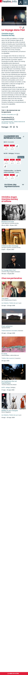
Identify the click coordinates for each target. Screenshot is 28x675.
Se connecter (20, 2)
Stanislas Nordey (8, 35)
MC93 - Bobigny (9, 153)
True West (5, 299)
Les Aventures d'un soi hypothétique (9, 382)
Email (11, 127)
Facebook (14, 127)
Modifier (23, 27)
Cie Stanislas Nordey (7, 121)
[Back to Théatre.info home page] (8, 1)
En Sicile (4, 354)
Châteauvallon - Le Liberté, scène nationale (12, 171)
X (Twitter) (17, 127)
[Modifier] (17, 146)
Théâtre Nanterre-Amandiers (9, 330)
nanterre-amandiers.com (9, 114)
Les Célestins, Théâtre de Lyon (10, 303)
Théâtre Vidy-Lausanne (8, 358)
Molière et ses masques (10, 411)
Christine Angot (7, 34)
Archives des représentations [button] (12, 185)
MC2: (13, 123)
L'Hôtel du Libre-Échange (10, 246)
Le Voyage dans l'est (9, 270)
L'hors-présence (7, 326)
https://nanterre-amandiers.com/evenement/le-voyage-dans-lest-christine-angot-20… (5, 107)
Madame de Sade (8, 222)
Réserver (21, 157)
